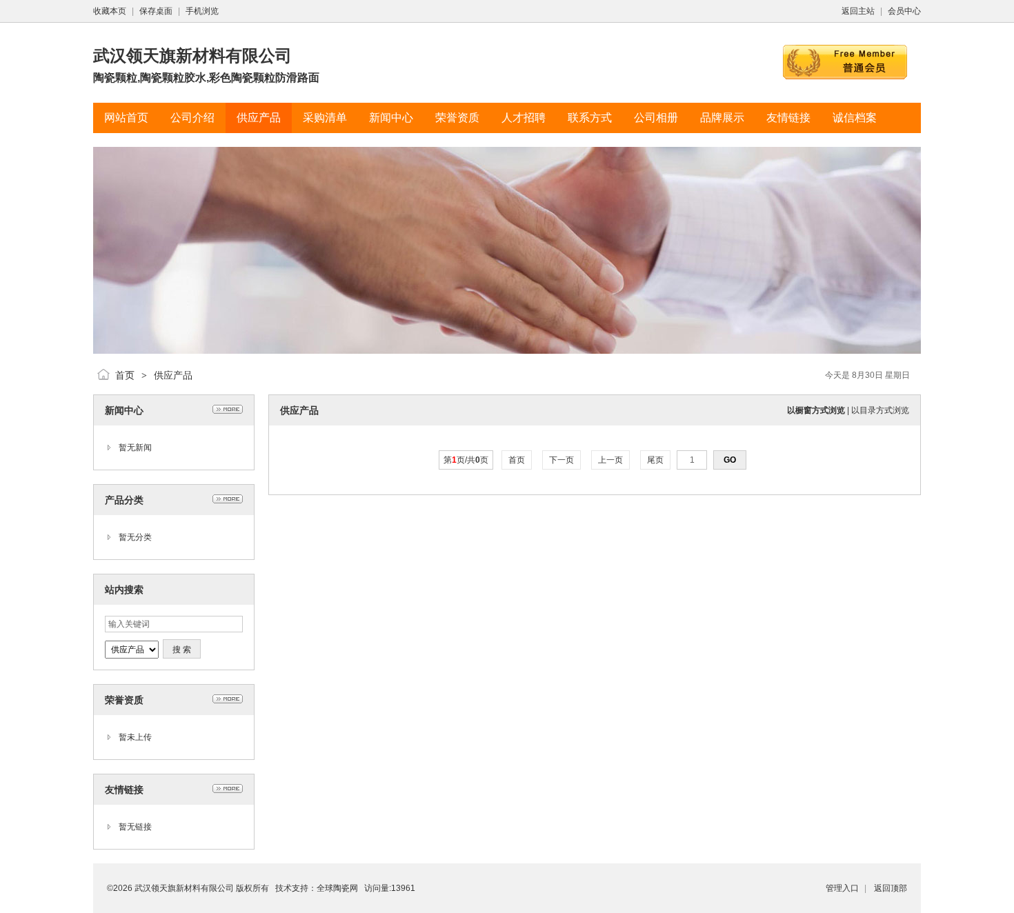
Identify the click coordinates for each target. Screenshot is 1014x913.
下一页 (561, 460)
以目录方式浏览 (880, 410)
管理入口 (842, 888)
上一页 (610, 460)
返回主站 (858, 11)
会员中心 (904, 11)
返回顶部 (890, 888)
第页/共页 (466, 460)
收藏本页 (109, 11)
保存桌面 (155, 11)
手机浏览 (202, 11)
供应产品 (173, 375)
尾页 (655, 460)
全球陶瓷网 (337, 888)
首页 (125, 375)
